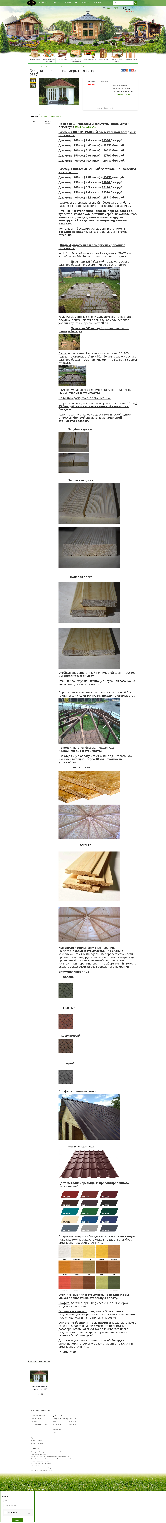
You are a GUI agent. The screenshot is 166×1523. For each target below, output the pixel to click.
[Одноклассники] (127, 70)
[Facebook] (124, 70)
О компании (57, 1430)
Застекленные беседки (79, 66)
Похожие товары (55, 116)
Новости (55, 1432)
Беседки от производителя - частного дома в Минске (54, 66)
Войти (127, 9)
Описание (34, 116)
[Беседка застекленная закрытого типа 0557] (33, 80)
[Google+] (132, 70)
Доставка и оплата (71, 3)
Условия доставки (37, 1444)
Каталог (56, 3)
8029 (123, 94)
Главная (34, 66)
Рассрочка (86, 3)
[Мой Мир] (130, 70)
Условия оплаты (36, 1441)
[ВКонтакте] (122, 70)
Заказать (17, 1520)
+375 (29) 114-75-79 (38, 1416)
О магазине (43, 3)
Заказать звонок (130, 11)
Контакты (97, 3)
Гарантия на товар (37, 1438)
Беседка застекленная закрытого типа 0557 (39, 1388)
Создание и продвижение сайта (37, 1489)
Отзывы (44, 116)
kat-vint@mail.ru (37, 1419)
